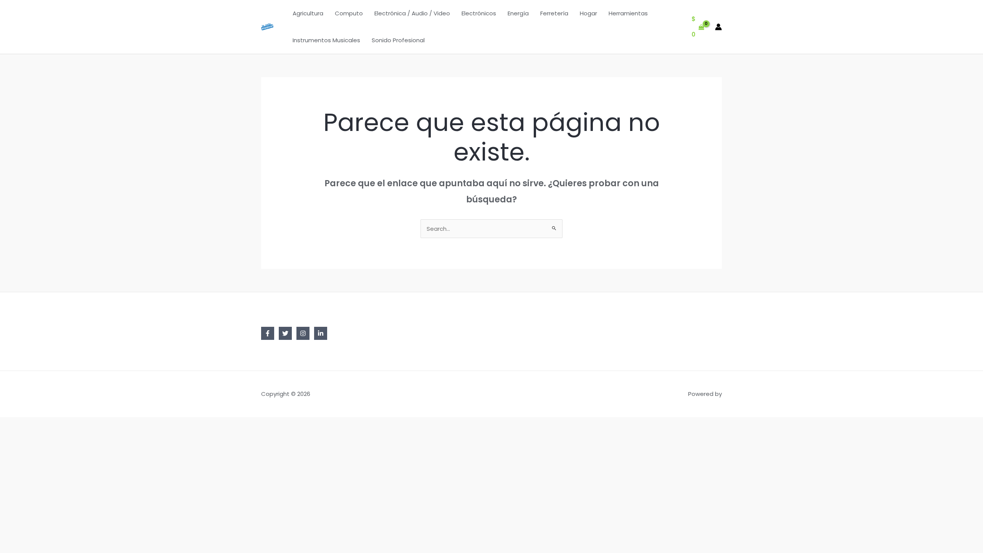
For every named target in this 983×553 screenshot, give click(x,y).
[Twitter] (285, 333)
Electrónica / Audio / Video (412, 13)
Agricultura (308, 13)
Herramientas (628, 13)
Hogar (588, 13)
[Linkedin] (320, 333)
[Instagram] (302, 333)
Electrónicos (479, 13)
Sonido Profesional (398, 40)
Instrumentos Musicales (326, 40)
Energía (518, 13)
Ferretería (554, 13)
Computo (349, 13)
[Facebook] (267, 333)
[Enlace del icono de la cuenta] (718, 26)
